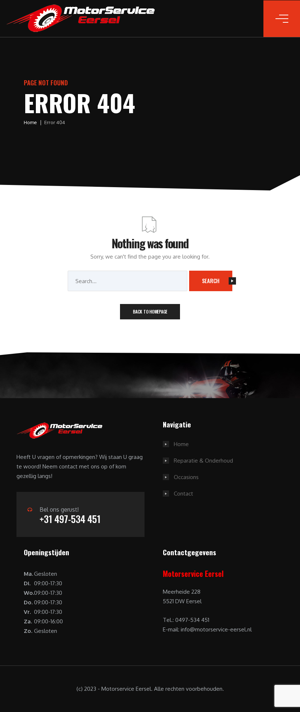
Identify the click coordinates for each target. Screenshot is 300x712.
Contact (183, 493)
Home (30, 122)
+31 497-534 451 (70, 519)
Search (211, 281)
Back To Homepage (150, 311)
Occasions (186, 477)
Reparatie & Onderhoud (203, 460)
